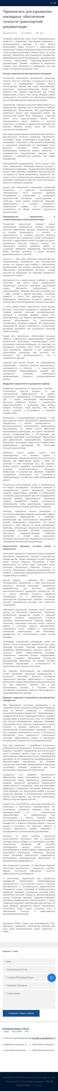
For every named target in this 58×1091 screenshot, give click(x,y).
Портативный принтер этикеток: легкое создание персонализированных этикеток (16, 1050)
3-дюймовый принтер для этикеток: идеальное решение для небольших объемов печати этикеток (44, 1038)
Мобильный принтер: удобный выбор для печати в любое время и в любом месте (16, 1044)
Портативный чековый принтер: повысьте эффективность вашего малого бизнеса (44, 1044)
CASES (6, 1031)
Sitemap (37, 1085)
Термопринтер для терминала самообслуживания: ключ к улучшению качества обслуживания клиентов (44, 1050)
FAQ (26, 1031)
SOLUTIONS (17, 1031)
